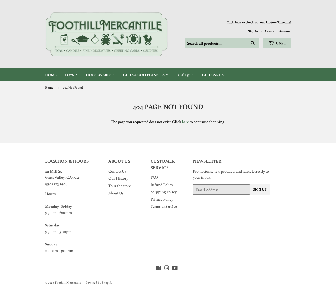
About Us (115, 193)
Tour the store (119, 185)
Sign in (253, 31)
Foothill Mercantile (68, 282)
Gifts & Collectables (144, 74)
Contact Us (117, 171)
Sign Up (260, 189)
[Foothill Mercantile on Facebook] (158, 268)
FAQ (154, 177)
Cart (280, 42)
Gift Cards (213, 74)
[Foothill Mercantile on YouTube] (175, 268)
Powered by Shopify (99, 282)
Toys (70, 74)
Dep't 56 (183, 74)
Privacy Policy (162, 199)
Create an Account (278, 31)
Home (51, 74)
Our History (118, 178)
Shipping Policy (164, 191)
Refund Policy (162, 184)
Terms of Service (164, 206)
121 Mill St (53, 171)
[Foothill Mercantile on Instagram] (166, 268)
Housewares (99, 74)
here (185, 121)
